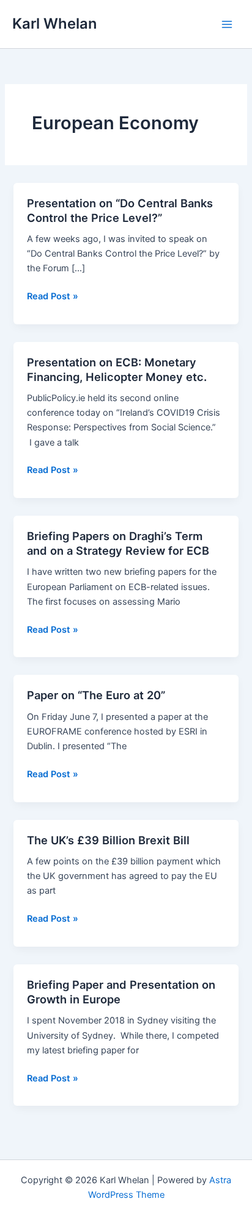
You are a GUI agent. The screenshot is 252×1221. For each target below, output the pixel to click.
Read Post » (52, 297)
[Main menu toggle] (227, 24)
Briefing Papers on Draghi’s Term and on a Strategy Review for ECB (118, 543)
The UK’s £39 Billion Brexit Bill (108, 840)
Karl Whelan (54, 23)
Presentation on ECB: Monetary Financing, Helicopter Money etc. (117, 369)
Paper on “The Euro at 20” (96, 695)
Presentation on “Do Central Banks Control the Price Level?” (120, 210)
